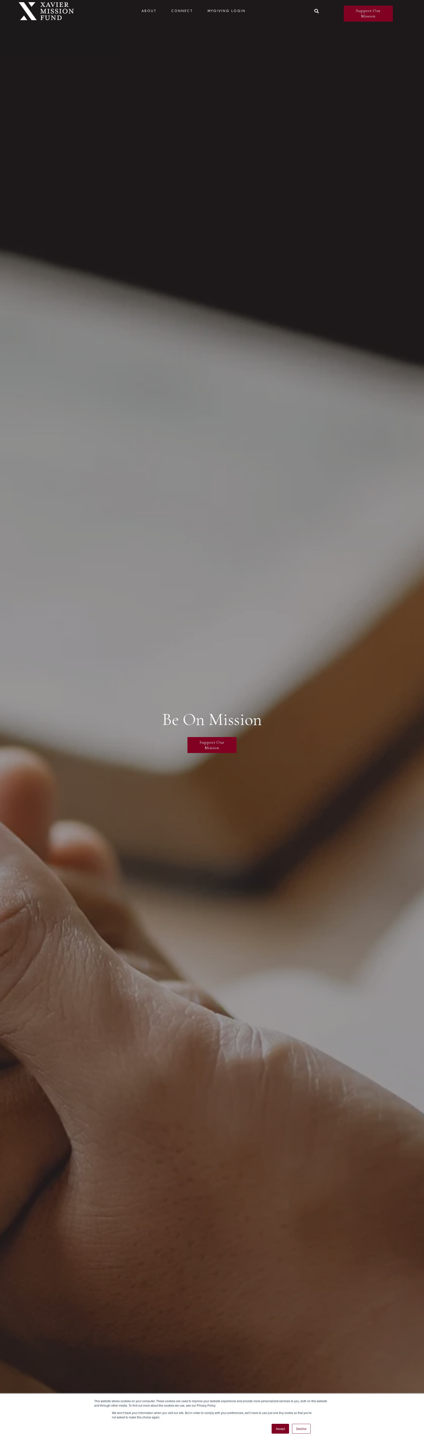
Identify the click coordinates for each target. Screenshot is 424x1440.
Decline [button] (301, 1429)
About (149, 10)
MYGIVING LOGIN (227, 10)
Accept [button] (280, 1429)
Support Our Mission (368, 13)
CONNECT (182, 10)
